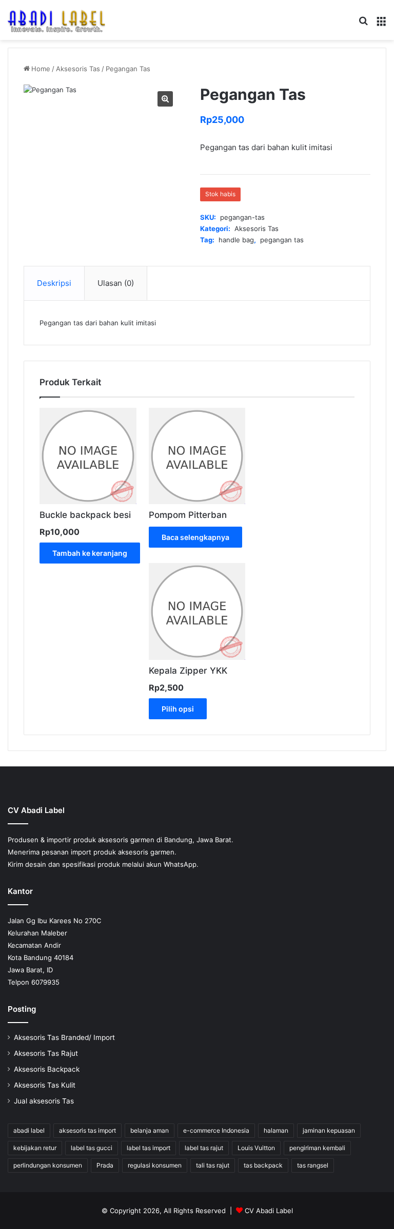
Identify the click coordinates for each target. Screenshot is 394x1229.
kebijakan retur (34, 1148)
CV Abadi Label (269, 1210)
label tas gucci (91, 1148)
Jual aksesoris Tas (44, 1101)
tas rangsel (312, 1165)
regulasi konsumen (155, 1165)
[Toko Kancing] (56, 20)
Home (40, 69)
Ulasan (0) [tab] (115, 283)
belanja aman (149, 1130)
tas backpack (263, 1165)
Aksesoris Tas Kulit (44, 1085)
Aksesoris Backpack (47, 1069)
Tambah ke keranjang (89, 553)
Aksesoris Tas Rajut (46, 1053)
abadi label (29, 1130)
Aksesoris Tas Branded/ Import (64, 1037)
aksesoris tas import (87, 1130)
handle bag (236, 240)
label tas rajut (204, 1148)
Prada (104, 1165)
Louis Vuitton (256, 1148)
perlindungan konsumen (47, 1165)
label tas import (148, 1148)
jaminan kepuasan (329, 1130)
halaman (276, 1130)
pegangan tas (282, 240)
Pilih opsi (178, 708)
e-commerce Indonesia (216, 1130)
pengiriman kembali (317, 1148)
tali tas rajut (212, 1165)
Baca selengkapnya (195, 537)
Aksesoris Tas (78, 69)
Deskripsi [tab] (54, 283)
